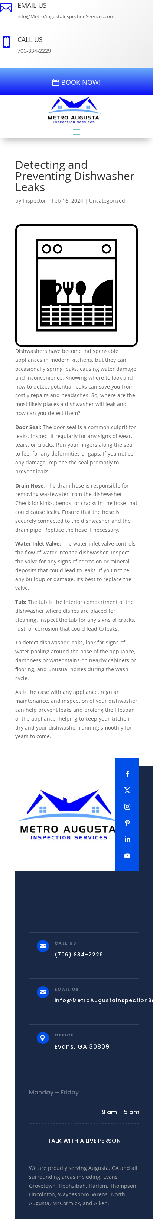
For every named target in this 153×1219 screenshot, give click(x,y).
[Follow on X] (127, 790)
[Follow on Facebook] (127, 774)
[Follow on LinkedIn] (127, 839)
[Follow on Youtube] (127, 855)
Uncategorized (107, 200)
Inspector (34, 200)
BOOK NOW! (81, 82)
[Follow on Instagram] (127, 806)
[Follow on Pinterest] (127, 823)
